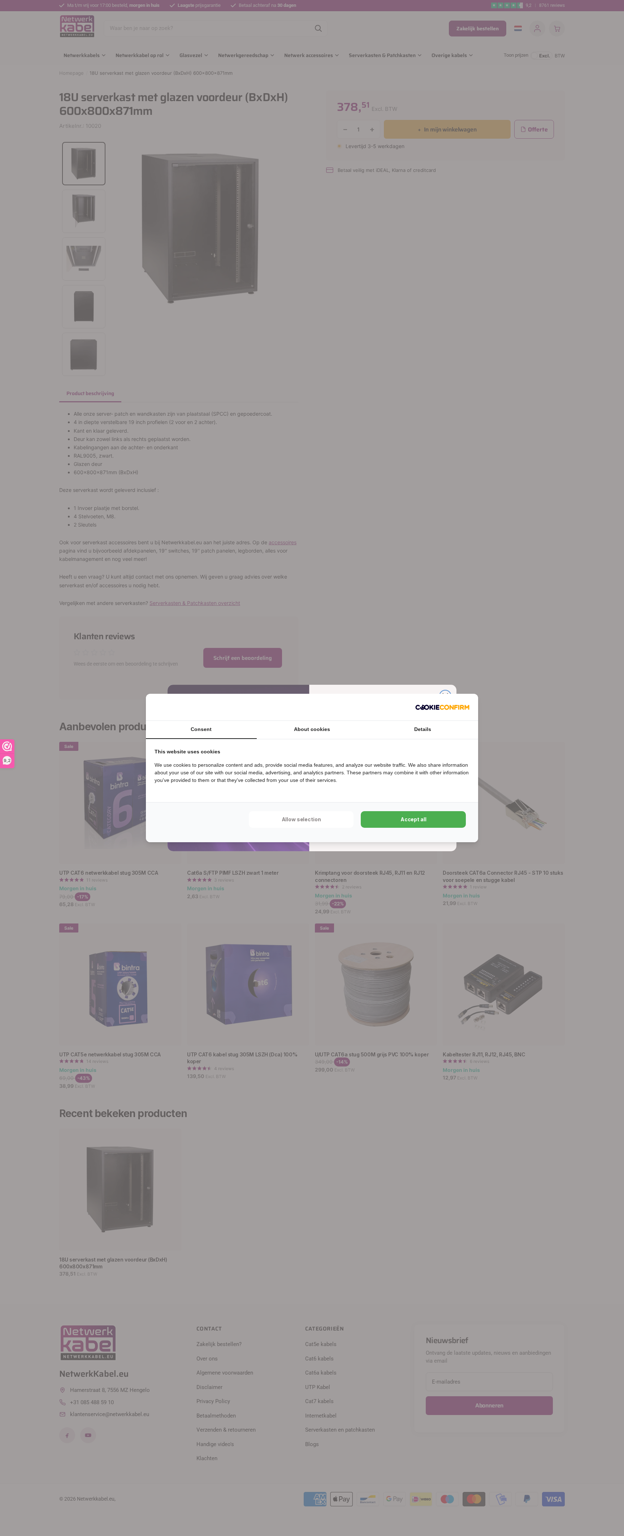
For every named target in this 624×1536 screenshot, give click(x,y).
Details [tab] (422, 729)
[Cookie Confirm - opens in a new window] (442, 707)
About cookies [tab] (312, 729)
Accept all (413, 819)
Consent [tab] (201, 729)
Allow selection (301, 819)
